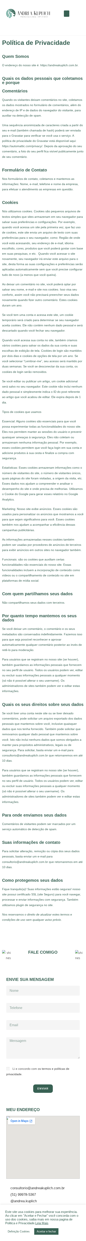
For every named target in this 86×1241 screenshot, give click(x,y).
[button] (66, 13)
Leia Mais (41, 1223)
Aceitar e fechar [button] (46, 1231)
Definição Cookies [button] (19, 1231)
